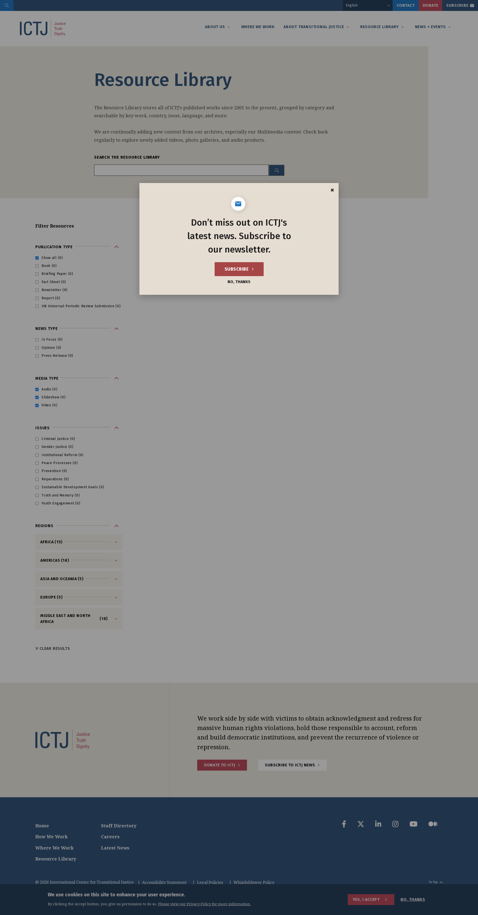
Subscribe (237, 269)
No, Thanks (239, 282)
